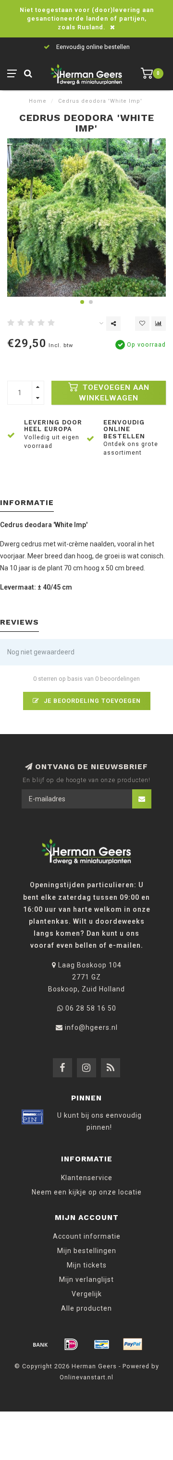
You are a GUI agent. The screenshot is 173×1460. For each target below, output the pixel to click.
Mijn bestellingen (86, 1251)
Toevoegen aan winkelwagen (114, 392)
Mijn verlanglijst (86, 1279)
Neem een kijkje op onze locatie (87, 1192)
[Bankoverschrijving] (40, 1344)
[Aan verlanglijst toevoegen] (142, 323)
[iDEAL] (71, 1344)
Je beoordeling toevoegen (91, 700)
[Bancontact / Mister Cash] (102, 1344)
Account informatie (87, 1236)
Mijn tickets (87, 1265)
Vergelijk (87, 1294)
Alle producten (86, 1308)
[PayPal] (133, 1344)
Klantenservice (86, 1178)
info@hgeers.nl (91, 1027)
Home (38, 101)
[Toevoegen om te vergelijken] (158, 323)
